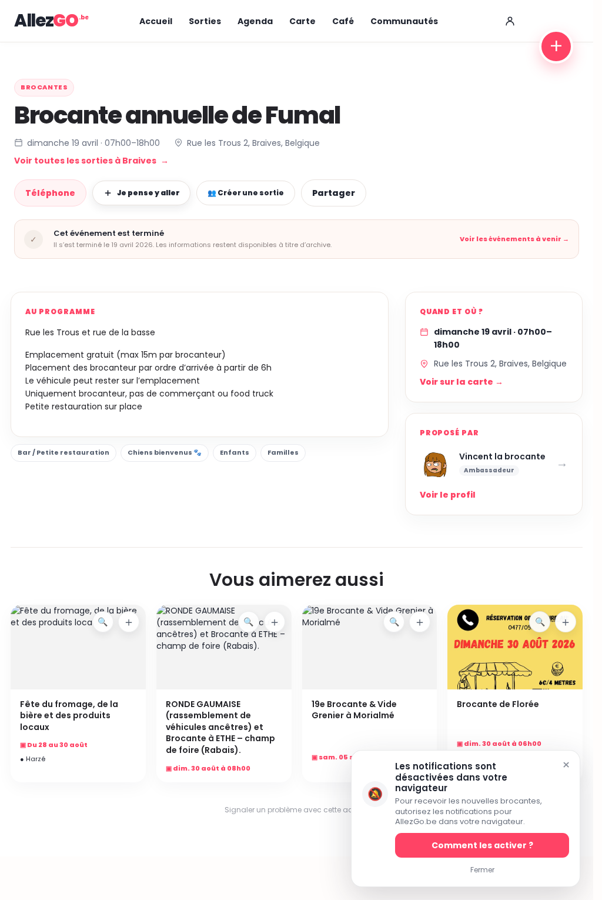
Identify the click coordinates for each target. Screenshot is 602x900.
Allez (46, 20)
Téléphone (50, 193)
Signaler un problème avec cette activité (297, 810)
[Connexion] (509, 21)
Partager (333, 193)
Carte (302, 21)
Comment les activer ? (482, 845)
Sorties (205, 21)
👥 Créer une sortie (246, 193)
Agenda (255, 21)
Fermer (482, 870)
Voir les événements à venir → (514, 239)
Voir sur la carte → (461, 382)
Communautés (404, 21)
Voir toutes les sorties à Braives (91, 160)
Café (343, 21)
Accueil (155, 21)
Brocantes (44, 87)
